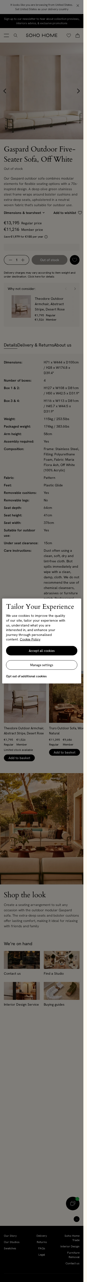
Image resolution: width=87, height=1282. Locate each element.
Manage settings (41, 665)
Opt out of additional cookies (26, 676)
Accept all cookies (42, 651)
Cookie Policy (30, 639)
